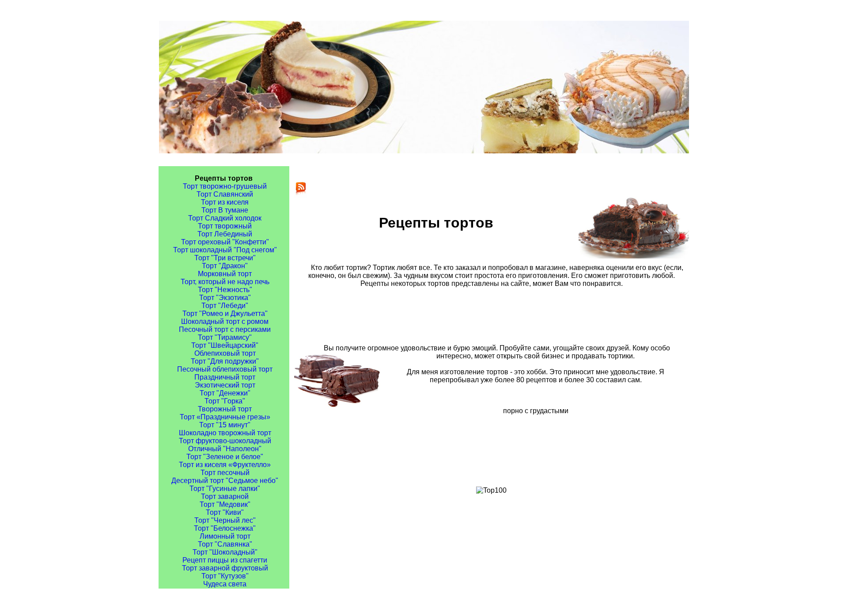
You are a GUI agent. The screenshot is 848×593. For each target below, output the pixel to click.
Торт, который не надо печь (225, 281)
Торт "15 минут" (224, 425)
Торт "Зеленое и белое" (224, 456)
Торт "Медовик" (225, 504)
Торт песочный (225, 472)
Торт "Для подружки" (225, 361)
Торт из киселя (225, 202)
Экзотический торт (225, 385)
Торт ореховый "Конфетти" (225, 242)
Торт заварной (225, 496)
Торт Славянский (225, 194)
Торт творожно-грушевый (225, 186)
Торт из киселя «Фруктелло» (225, 464)
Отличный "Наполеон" (224, 448)
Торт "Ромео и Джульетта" (225, 313)
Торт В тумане (224, 210)
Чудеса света (224, 584)
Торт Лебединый (224, 234)
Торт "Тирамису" (225, 337)
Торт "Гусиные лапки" (224, 488)
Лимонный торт (225, 536)
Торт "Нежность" (225, 289)
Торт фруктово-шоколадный (225, 441)
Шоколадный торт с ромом (225, 321)
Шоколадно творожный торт (225, 433)
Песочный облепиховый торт (225, 369)
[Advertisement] (502, 315)
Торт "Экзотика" (225, 297)
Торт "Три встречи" (225, 258)
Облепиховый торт (225, 353)
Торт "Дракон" (225, 266)
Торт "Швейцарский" (224, 345)
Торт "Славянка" (225, 544)
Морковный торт (225, 273)
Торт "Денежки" (225, 393)
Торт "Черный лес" (225, 520)
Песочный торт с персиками (225, 329)
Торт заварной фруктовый (225, 568)
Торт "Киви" (225, 512)
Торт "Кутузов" (225, 576)
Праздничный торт (224, 377)
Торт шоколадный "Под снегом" (225, 250)
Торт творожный (225, 226)
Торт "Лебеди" (224, 305)
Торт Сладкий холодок (224, 218)
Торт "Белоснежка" (225, 528)
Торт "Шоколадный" (225, 552)
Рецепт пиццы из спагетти (224, 560)
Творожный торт (225, 409)
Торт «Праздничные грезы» (225, 417)
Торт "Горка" (224, 401)
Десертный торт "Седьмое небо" (224, 480)
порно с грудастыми (535, 410)
